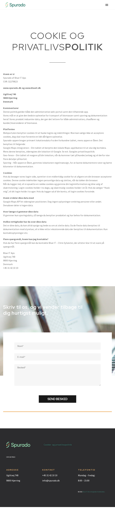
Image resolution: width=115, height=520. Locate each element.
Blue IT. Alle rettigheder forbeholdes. (94, 492)
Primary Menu (106, 5)
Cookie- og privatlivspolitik (58, 444)
